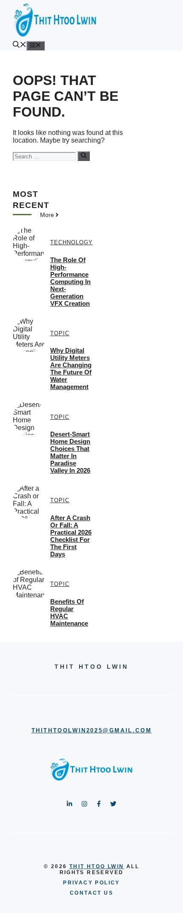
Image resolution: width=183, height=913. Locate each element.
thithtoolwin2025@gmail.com (91, 730)
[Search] (83, 156)
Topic (59, 333)
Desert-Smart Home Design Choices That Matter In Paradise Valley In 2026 (70, 452)
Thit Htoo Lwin (96, 866)
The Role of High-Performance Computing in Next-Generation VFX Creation (70, 281)
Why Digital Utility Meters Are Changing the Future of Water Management (71, 368)
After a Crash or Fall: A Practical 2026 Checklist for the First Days (71, 536)
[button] (19, 45)
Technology (71, 242)
